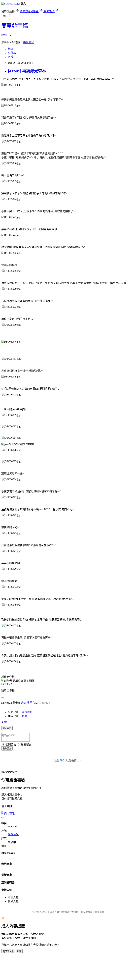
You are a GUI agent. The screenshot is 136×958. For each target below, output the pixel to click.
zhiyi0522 (6, 684)
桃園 (24, 716)
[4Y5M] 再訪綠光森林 (27, 71)
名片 (10, 56)
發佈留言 (7, 748)
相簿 (10, 49)
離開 (19, 951)
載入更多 (7, 728)
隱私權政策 (86, 911)
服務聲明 (99, 911)
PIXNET (43, 911)
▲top (4, 721)
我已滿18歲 (8, 951)
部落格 (12, 53)
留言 (32, 702)
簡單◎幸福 (14, 26)
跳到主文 (6, 35)
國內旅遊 (27, 712)
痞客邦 (25, 702)
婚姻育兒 (28, 42)
